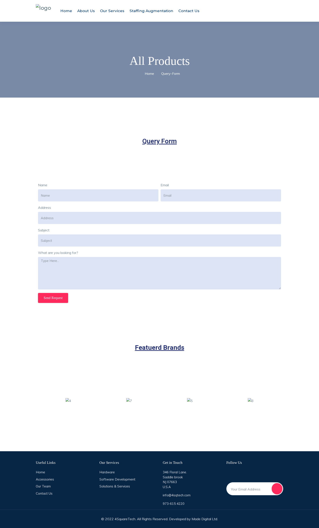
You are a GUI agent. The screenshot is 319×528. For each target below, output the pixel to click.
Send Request (53, 298)
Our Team (43, 486)
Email (165, 185)
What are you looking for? (58, 252)
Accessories (45, 479)
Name (42, 185)
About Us (86, 11)
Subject (43, 230)
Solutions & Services (114, 486)
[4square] (43, 8)
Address (44, 207)
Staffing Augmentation (151, 11)
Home (66, 11)
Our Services (112, 11)
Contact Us (188, 11)
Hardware (107, 472)
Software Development (117, 479)
